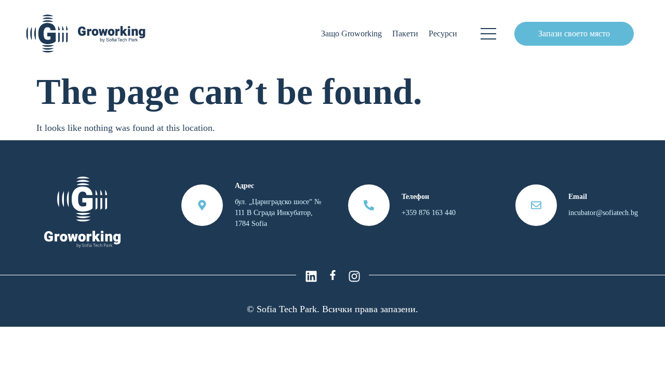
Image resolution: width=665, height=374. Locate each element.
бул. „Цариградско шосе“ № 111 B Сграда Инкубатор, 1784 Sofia (278, 213)
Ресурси (443, 33)
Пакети (405, 33)
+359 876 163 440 (429, 213)
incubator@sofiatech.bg (603, 213)
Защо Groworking (351, 33)
